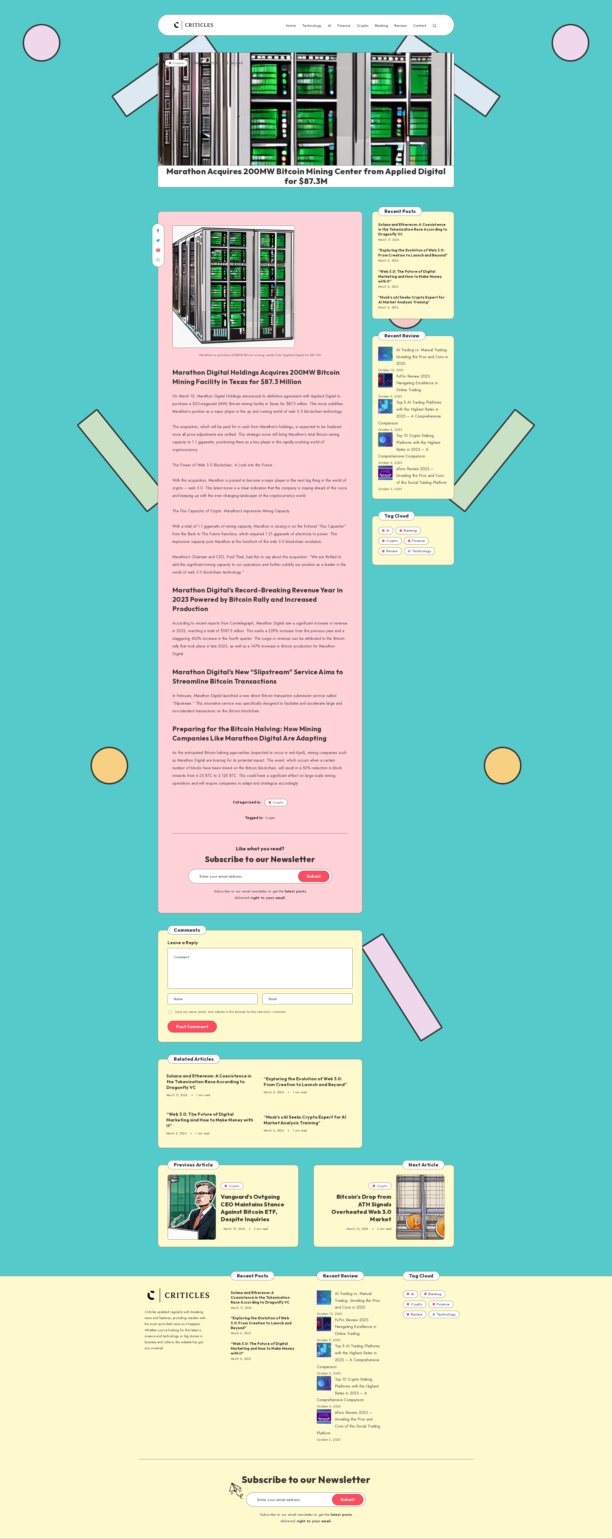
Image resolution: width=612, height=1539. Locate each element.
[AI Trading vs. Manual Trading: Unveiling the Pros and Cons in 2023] (385, 355)
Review (400, 25)
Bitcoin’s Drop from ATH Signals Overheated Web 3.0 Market (361, 1208)
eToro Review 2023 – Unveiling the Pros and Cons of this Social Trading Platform (421, 475)
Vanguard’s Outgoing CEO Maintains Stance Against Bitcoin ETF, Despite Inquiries (252, 1208)
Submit (314, 876)
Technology (312, 25)
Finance (343, 25)
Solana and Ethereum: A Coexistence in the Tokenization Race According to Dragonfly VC (209, 1081)
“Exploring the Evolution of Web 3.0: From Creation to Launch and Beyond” (305, 1081)
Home (291, 25)
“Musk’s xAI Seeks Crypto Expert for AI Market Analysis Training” (305, 1120)
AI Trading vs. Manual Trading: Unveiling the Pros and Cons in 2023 (422, 357)
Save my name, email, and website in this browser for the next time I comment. (230, 1011)
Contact (419, 25)
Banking (381, 25)
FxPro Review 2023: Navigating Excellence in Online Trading (417, 383)
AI (329, 25)
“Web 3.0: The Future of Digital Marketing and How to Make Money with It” (209, 1120)
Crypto (363, 25)
